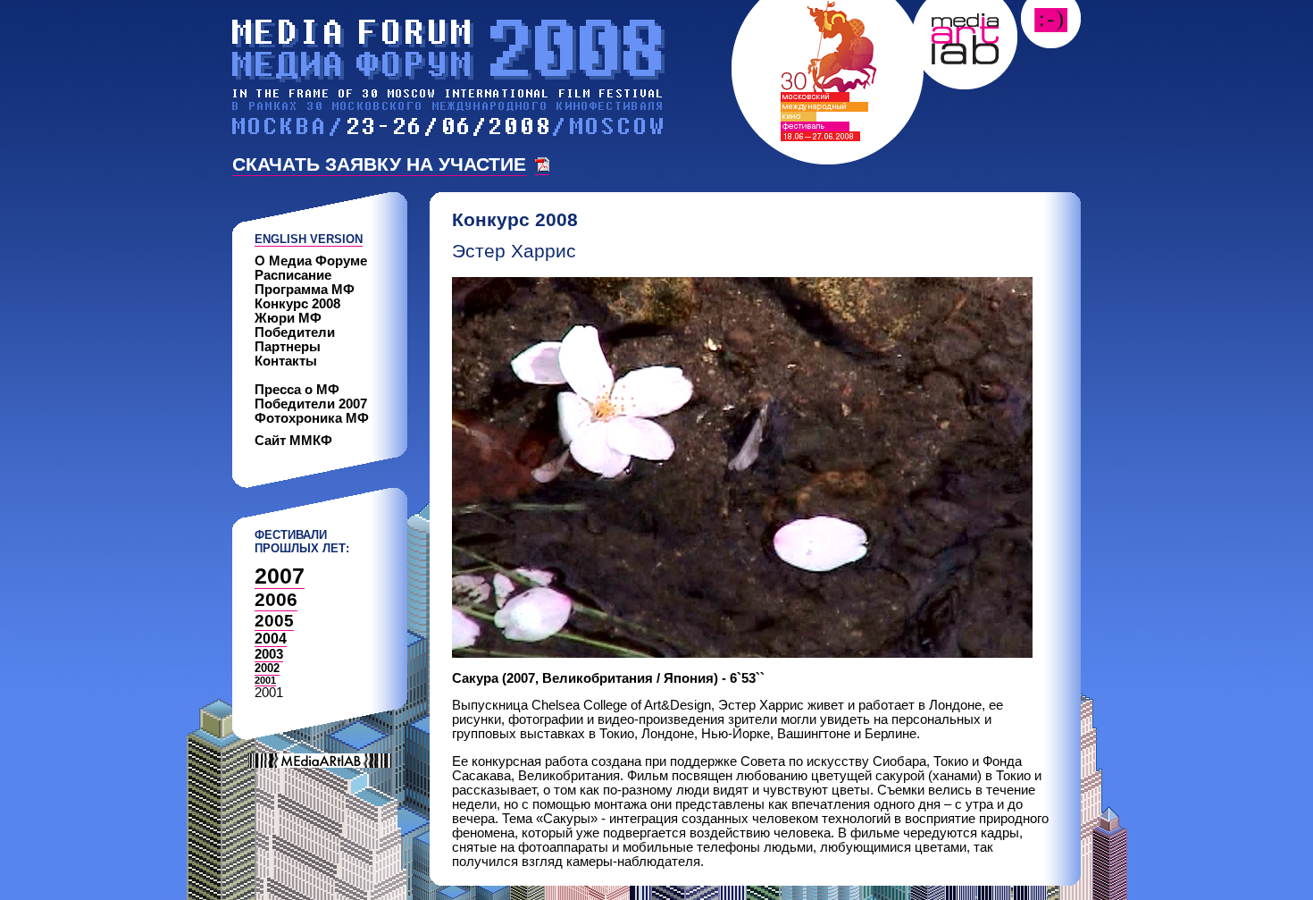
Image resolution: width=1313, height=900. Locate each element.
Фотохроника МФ (312, 418)
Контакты (286, 361)
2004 (271, 638)
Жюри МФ (288, 318)
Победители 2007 (311, 404)
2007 (280, 575)
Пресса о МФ (297, 390)
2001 (265, 680)
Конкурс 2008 (297, 304)
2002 (267, 668)
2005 (274, 620)
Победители (295, 332)
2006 (276, 599)
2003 (269, 654)
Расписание (293, 275)
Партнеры (288, 347)
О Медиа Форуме (311, 261)
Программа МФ (305, 289)
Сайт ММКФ (293, 440)
